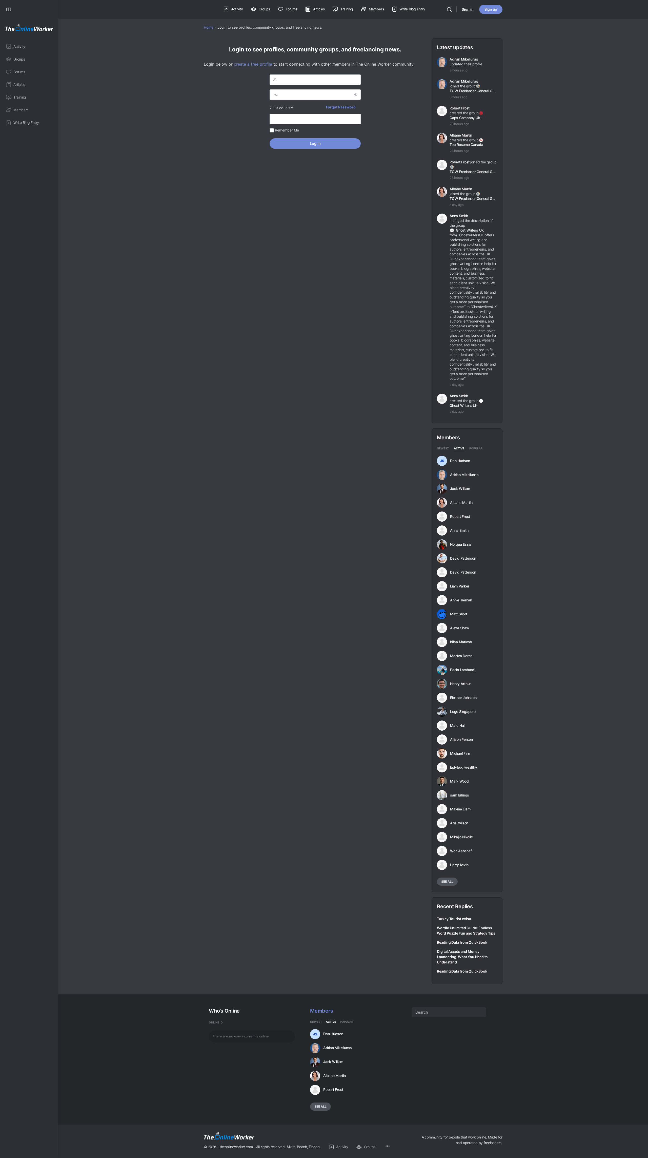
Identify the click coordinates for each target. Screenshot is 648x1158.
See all (447, 881)
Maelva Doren (461, 656)
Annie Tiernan (461, 600)
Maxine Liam (460, 809)
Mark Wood (459, 781)
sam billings (459, 795)
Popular (475, 448)
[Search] (449, 9)
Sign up (490, 9)
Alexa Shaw (459, 628)
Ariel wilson (459, 823)
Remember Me (286, 130)
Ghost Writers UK (470, 230)
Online (216, 1022)
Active (459, 448)
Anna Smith (459, 216)
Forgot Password (341, 107)
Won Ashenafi (461, 851)
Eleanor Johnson (463, 698)
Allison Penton (461, 739)
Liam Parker (459, 586)
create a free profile (253, 64)
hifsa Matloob (461, 642)
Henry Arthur (460, 684)
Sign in (468, 9)
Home (208, 27)
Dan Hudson (460, 461)
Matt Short (458, 614)
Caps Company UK (465, 118)
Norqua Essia (460, 544)
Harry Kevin (459, 865)
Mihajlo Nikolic (461, 837)
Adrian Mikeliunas (464, 59)
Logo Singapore (463, 712)
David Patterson (463, 558)
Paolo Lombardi (462, 670)
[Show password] (356, 94)
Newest (443, 448)
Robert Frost (460, 108)
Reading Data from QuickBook (462, 942)
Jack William (460, 489)
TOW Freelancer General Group (473, 91)
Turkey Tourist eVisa (454, 919)
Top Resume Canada (466, 144)
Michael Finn (460, 753)
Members (321, 1011)
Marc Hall (457, 726)
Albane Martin (461, 135)
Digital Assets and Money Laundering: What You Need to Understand (462, 956)
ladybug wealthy (463, 767)
